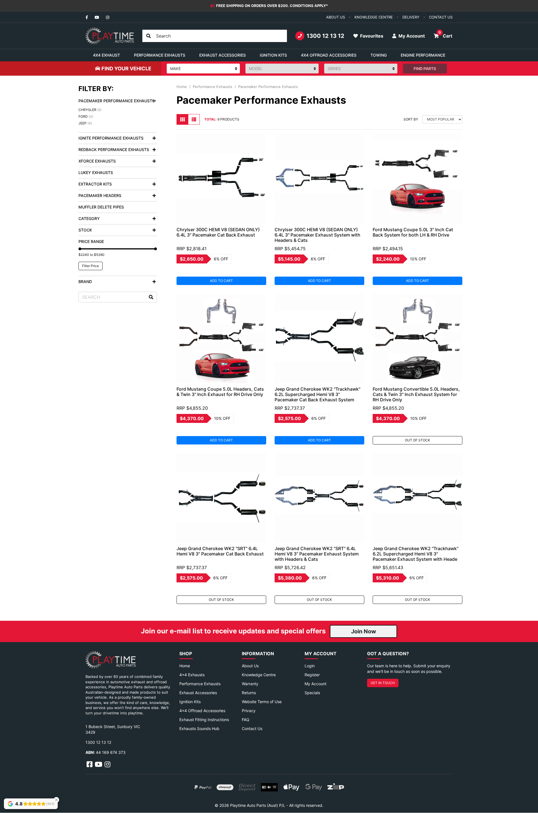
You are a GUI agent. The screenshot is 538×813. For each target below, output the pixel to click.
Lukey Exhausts (95, 172)
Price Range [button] (91, 241)
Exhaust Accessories (198, 692)
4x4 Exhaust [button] (106, 55)
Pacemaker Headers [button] (99, 195)
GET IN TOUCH (383, 683)
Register (312, 674)
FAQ (245, 719)
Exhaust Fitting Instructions (204, 719)
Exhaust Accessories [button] (222, 55)
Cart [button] (445, 34)
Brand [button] (85, 281)
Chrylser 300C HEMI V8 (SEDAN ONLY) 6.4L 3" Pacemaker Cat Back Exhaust (218, 232)
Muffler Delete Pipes (101, 207)
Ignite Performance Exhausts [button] (110, 138)
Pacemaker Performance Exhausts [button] (116, 100)
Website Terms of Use (262, 701)
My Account (315, 683)
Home (184, 665)
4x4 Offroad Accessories (202, 710)
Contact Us (252, 728)
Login (310, 665)
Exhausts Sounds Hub (199, 728)
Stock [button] (85, 230)
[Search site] (148, 36)
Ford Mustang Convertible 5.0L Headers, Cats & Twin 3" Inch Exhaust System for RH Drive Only (416, 394)
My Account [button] (411, 36)
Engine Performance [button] (423, 55)
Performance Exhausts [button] (159, 55)
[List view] (194, 119)
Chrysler (89, 110)
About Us (250, 665)
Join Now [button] (363, 631)
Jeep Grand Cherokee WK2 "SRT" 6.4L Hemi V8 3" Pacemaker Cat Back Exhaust (220, 551)
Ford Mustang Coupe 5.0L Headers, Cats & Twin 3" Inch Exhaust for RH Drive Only (220, 391)
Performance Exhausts (200, 683)
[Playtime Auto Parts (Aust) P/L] (109, 35)
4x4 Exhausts (192, 674)
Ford (85, 116)
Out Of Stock (417, 440)
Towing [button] (378, 55)
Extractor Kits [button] (95, 184)
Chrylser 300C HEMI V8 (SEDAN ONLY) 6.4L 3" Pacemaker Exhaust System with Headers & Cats (317, 235)
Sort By (411, 119)
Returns (249, 692)
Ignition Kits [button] (273, 55)
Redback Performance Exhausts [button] (113, 149)
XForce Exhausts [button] (97, 161)
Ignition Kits (190, 701)
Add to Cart (221, 281)
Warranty (250, 683)
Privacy (249, 710)
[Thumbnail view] (182, 119)
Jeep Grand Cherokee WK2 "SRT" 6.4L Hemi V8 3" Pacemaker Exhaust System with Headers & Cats (317, 554)
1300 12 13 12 (325, 36)
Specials (312, 692)
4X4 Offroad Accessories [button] (328, 55)
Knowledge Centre (259, 674)
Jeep (85, 123)
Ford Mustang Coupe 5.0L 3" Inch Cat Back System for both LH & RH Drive (413, 232)
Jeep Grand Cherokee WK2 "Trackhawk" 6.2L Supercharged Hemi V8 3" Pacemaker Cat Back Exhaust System (317, 394)
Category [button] (89, 218)
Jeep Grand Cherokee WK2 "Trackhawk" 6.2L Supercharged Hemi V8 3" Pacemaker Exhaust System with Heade (415, 554)
